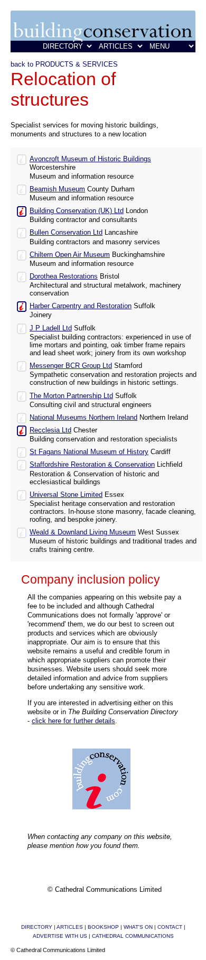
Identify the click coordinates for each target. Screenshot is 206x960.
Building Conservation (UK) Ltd (77, 211)
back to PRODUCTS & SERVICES (64, 64)
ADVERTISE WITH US (60, 936)
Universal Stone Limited (66, 495)
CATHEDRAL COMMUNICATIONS (133, 936)
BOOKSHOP (103, 927)
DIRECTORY (36, 927)
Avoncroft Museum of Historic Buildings (90, 159)
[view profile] (21, 159)
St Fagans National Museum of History (89, 452)
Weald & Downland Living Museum (83, 532)
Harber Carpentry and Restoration (81, 306)
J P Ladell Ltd (51, 328)
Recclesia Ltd (50, 430)
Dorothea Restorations (64, 276)
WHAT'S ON (138, 927)
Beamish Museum (57, 189)
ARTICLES (70, 927)
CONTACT (169, 927)
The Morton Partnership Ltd (71, 396)
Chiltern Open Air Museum (70, 255)
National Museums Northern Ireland (83, 417)
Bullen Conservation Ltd (66, 232)
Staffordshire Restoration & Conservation (92, 464)
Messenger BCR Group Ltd (71, 366)
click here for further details (73, 721)
